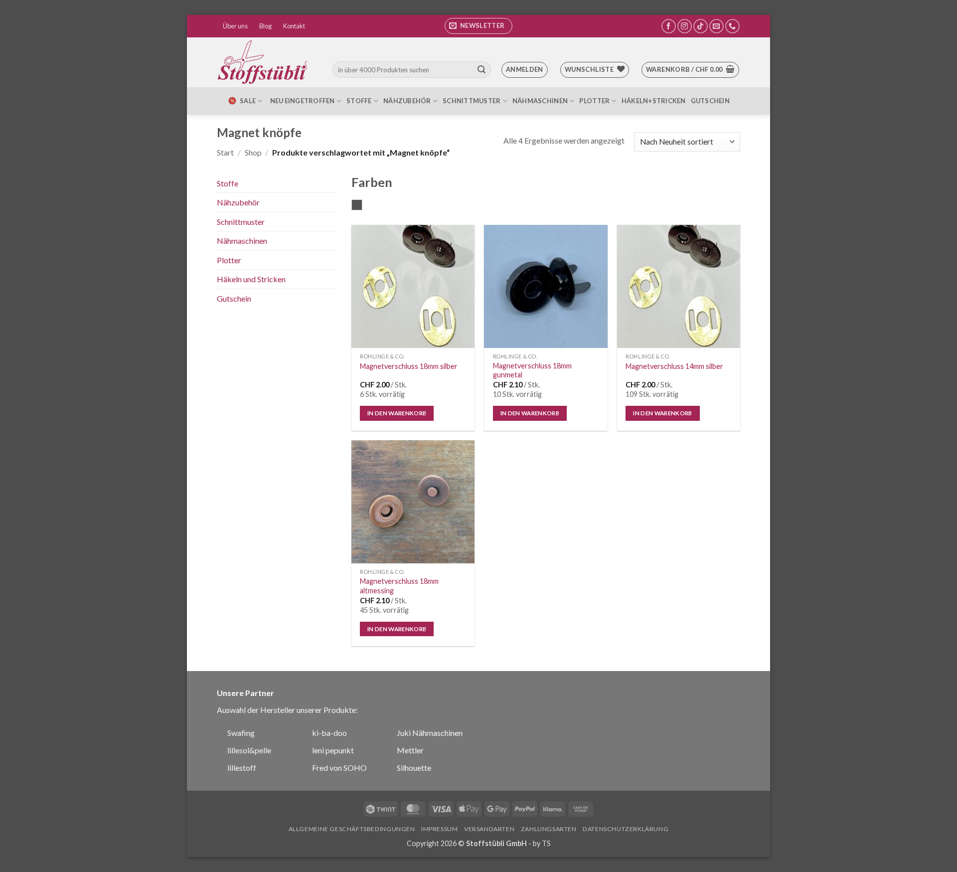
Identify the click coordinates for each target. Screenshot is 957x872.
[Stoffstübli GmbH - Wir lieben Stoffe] (264, 62)
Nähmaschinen (540, 101)
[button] (478, 26)
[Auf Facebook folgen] (668, 26)
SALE (248, 101)
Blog (265, 26)
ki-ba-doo (329, 732)
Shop (253, 152)
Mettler (410, 750)
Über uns (235, 26)
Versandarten (489, 829)
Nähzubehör (407, 101)
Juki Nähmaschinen (430, 732)
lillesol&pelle (249, 750)
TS (546, 843)
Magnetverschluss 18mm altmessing (399, 586)
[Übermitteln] (481, 69)
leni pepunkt (333, 750)
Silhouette (414, 767)
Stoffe (359, 101)
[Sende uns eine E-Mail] (716, 26)
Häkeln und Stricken (251, 279)
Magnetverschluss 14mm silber (674, 366)
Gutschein (710, 101)
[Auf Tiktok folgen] (700, 26)
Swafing (241, 732)
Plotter (594, 101)
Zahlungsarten (549, 829)
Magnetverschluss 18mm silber (409, 366)
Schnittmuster (471, 101)
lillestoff (241, 767)
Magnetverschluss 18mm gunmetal (532, 370)
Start (225, 152)
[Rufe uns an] (732, 26)
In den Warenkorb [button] (397, 413)
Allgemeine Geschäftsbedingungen (352, 829)
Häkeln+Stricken (654, 101)
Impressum (439, 829)
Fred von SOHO (339, 767)
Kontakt (294, 26)
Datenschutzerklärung (625, 829)
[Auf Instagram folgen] (684, 26)
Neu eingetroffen (302, 101)
